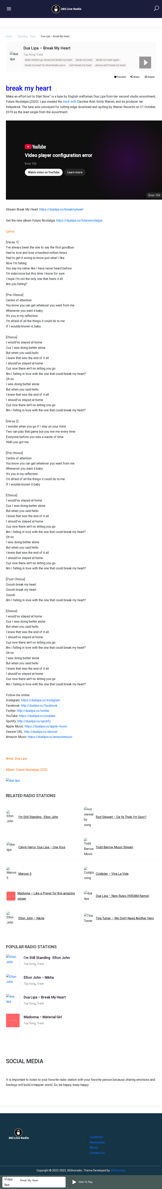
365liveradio (118, 1170)
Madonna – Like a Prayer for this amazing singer (46, 895)
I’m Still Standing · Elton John (38, 817)
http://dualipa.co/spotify (34, 721)
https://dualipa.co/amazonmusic (50, 737)
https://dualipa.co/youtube (37, 716)
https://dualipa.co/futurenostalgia (79, 220)
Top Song (23, 36)
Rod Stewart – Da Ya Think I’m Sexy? (121, 817)
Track (32, 36)
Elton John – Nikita (31, 918)
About (94, 1147)
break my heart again (107, 60)
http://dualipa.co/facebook (39, 705)
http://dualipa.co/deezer (40, 732)
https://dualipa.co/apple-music (46, 726)
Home (9, 36)
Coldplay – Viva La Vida (112, 874)
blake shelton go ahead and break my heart (48, 60)
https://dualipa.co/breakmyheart (61, 209)
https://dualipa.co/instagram (40, 700)
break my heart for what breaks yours (45, 65)
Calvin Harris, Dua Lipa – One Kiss (41, 847)
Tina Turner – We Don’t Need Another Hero (125, 918)
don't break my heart (80, 65)
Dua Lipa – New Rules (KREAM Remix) (122, 896)
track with (69, 101)
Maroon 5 (24, 874)
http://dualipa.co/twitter (33, 711)
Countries (96, 1137)
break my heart (84, 60)
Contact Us (97, 1153)
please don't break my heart (110, 65)
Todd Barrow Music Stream (114, 847)
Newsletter (97, 1142)
